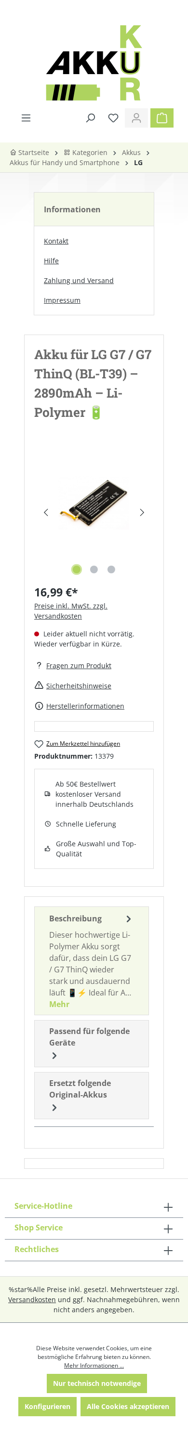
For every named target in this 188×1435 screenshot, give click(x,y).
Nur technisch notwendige (97, 1383)
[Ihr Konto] (136, 118)
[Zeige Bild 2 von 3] (94, 569)
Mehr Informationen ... (94, 1365)
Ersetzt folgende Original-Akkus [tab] (80, 1089)
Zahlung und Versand (79, 280)
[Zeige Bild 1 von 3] (77, 569)
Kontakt (56, 241)
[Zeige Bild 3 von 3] (111, 569)
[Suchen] (90, 118)
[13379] (94, 503)
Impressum (62, 300)
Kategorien (88, 152)
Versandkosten (32, 1299)
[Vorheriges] (45, 512)
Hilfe (51, 260)
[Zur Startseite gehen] (94, 63)
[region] (94, 512)
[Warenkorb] (162, 118)
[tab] (91, 960)
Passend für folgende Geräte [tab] (89, 1037)
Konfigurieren (47, 1406)
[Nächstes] (142, 512)
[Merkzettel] (113, 118)
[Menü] (26, 118)
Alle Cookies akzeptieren (128, 1406)
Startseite (32, 152)
